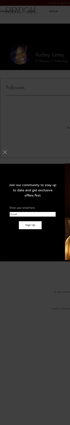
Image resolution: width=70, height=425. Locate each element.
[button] (5, 152)
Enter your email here (22, 207)
